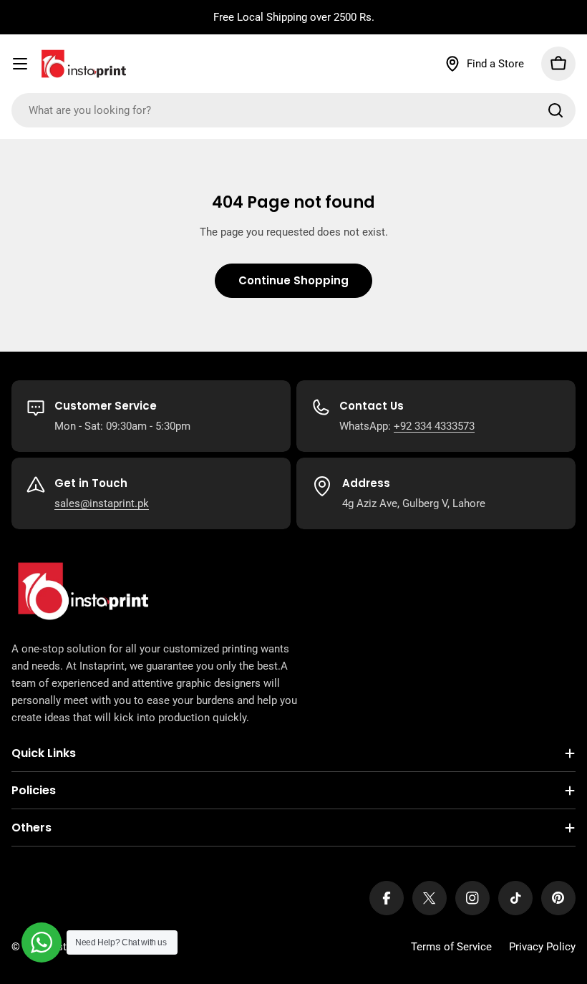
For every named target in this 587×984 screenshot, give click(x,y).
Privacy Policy (542, 946)
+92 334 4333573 (434, 426)
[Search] (555, 110)
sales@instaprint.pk (101, 503)
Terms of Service (451, 946)
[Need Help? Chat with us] (41, 942)
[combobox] (293, 110)
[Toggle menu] (20, 63)
